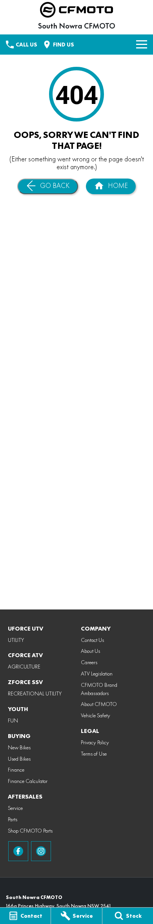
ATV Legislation (97, 673)
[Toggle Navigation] (141, 44)
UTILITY (16, 640)
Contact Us (92, 640)
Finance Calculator (27, 781)
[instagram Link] (41, 851)
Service (15, 808)
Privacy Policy (95, 742)
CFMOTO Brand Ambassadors (99, 689)
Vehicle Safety (95, 715)
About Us (90, 651)
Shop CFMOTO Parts (30, 830)
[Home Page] (76, 10)
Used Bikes (19, 759)
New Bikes (19, 747)
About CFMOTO (99, 704)
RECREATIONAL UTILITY (35, 693)
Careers (89, 662)
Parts (12, 819)
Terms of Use (94, 754)
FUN (13, 720)
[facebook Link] (18, 851)
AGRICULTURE (24, 666)
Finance (16, 770)
